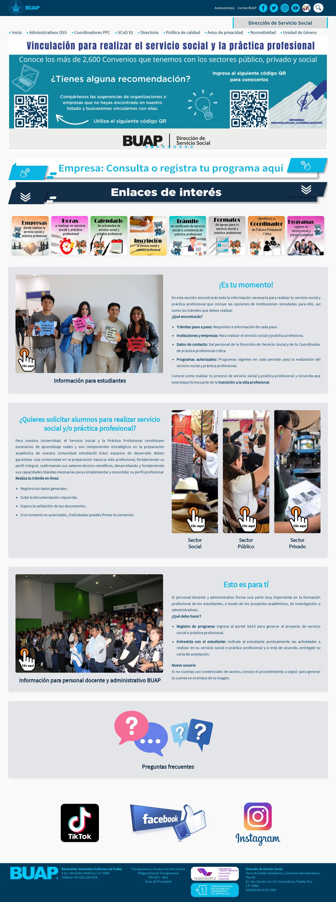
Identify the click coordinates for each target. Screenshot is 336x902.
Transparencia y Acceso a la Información (158, 869)
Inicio (17, 32)
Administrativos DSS (48, 32)
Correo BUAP (247, 8)
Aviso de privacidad (225, 32)
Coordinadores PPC (92, 32)
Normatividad (263, 32)
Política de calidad (183, 32)
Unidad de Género (300, 32)
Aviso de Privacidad (158, 881)
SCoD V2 (125, 32)
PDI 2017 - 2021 (158, 877)
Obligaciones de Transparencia (158, 873)
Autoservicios (224, 8)
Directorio (149, 32)
